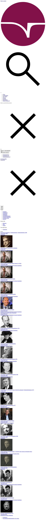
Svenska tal (5, 517)
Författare (5, 211)
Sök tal (2, 150)
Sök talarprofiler (7, 150)
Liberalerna (5, 213)
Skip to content (3, 0)
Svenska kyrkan (6, 218)
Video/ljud (5, 229)
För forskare (5, 99)
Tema (4, 94)
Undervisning (5, 95)
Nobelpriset (5, 214)
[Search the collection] (23, 91)
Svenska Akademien (7, 217)
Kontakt (4, 98)
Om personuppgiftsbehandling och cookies (11, 518)
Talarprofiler (4, 158)
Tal (1, 158)
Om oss (4, 97)
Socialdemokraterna (6, 215)
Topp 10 (4, 219)
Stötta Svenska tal (6, 100)
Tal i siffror (5, 96)
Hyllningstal (5, 212)
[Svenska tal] (23, 46)
